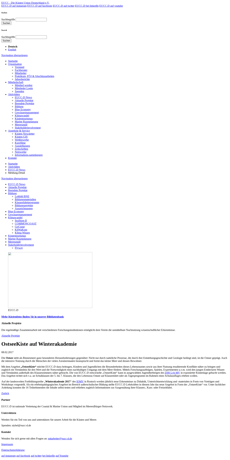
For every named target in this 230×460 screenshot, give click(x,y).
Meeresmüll (21, 124)
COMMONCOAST (26, 223)
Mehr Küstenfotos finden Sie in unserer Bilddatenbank (32, 316)
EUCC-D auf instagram (14, 5)
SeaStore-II (21, 220)
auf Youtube (62, 455)
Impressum (7, 444)
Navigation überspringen (14, 55)
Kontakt (12, 158)
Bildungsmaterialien (25, 199)
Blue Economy (23, 109)
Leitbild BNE (22, 196)
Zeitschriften (21, 148)
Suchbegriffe (8, 19)
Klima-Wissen (22, 232)
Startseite (13, 61)
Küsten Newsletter (25, 133)
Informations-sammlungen (29, 155)
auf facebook (23, 455)
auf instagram (8, 455)
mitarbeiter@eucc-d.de (60, 438)
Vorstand (19, 67)
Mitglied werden (23, 85)
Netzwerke (20, 151)
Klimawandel (22, 115)
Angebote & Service (19, 130)
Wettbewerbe (22, 139)
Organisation (15, 64)
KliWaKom (21, 229)
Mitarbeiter (20, 73)
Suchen (6, 23)
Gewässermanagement (27, 112)
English (12, 49)
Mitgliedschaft (15, 82)
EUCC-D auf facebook (39, 5)
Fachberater (21, 70)
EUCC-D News (23, 97)
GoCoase (20, 226)
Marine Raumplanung (26, 121)
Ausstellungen (22, 145)
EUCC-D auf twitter (63, 5)
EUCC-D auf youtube (111, 5)
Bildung (19, 106)
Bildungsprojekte (24, 205)
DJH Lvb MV (172, 372)
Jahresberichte (22, 79)
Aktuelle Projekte (24, 100)
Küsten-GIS (21, 136)
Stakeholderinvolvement (28, 127)
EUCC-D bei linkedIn (87, 5)
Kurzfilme (20, 142)
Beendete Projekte (24, 103)
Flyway (19, 247)
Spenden (19, 91)
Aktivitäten (14, 94)
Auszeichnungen (24, 208)
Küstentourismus (24, 118)
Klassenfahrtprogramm (27, 202)
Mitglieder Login (24, 88)
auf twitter (36, 455)
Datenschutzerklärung (13, 450)
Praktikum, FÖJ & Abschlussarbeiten (34, 76)
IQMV (80, 381)
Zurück (5, 393)
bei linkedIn (48, 455)
